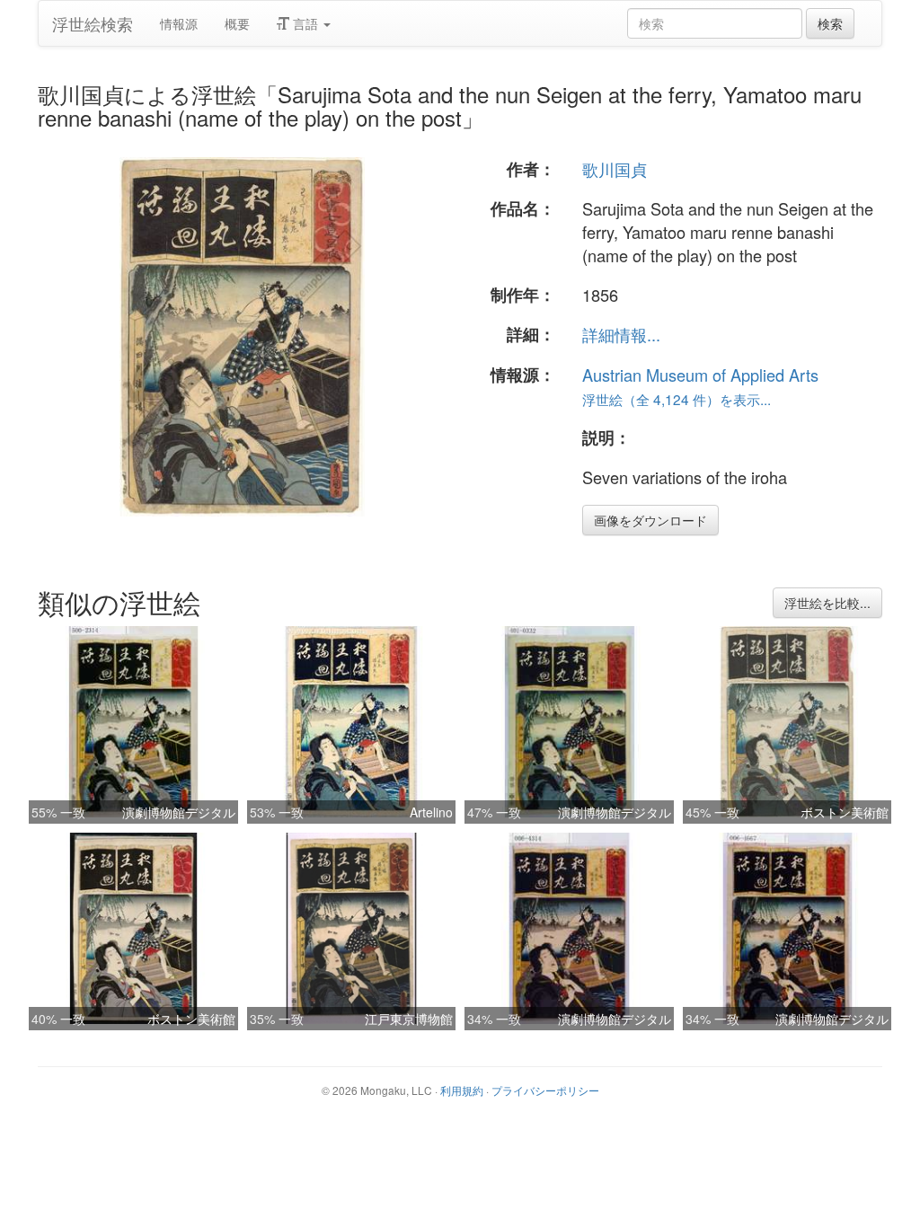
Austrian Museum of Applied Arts (700, 374)
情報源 (179, 23)
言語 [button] (305, 23)
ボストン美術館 (845, 812)
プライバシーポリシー (545, 1090)
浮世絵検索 (92, 23)
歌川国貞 (614, 169)
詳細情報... (621, 334)
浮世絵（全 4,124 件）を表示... (676, 399)
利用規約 (461, 1090)
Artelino (431, 812)
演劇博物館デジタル (178, 812)
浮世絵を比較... (827, 603)
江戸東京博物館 (409, 1019)
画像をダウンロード (650, 520)
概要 (237, 23)
